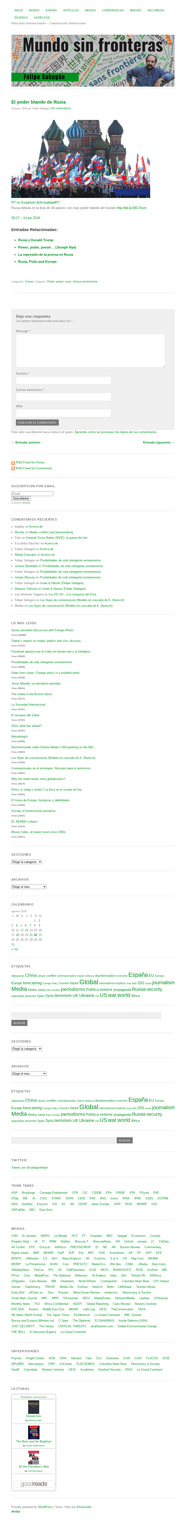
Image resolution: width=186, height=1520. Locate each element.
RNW (52, 1241)
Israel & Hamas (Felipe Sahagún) (62, 583)
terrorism (63, 995)
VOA (102, 1252)
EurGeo (83, 1287)
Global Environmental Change (137, 1326)
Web (19, 406)
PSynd (144, 1192)
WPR (55, 1298)
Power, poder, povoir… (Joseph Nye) (47, 247)
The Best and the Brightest (33, 1441)
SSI (54, 1204)
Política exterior (99, 989)
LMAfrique (125, 1287)
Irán (134, 983)
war (112, 995)
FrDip (14, 1198)
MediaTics (98, 1264)
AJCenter (66, 1364)
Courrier (155, 1235)
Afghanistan (17, 975)
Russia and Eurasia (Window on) (32, 1320)
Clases (29, 281)
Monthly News (20, 1304)
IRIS (103, 1198)
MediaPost (41, 1275)
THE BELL (18, 1332)
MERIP (16, 1264)
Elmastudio (84, 1507)
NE (105, 1247)
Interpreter (67, 1281)
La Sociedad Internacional (28, 704)
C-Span (63, 1320)
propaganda (122, 989)
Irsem (114, 1198)
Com (66, 1264)
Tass (50, 1292)
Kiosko (33, 1309)
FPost (15, 1275)
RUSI (128, 1204)
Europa (159, 975)
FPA (109, 1192)
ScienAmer (117, 1252)
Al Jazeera (29, 1235)
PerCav (39, 1270)
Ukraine (86, 995)
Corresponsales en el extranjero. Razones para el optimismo (51, 768)
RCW (139, 1270)
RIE (25, 1198)
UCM (52, 1358)
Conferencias (113, 10)
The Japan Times (57, 1315)
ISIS (141, 983)
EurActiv (100, 1258)
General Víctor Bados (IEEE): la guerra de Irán (56, 537)
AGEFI (77, 1304)
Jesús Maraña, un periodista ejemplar (36, 683)
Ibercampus (36, 1364)
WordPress (45, 1507)
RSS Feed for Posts (30, 462)
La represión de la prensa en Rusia (45, 254)
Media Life (66, 1287)
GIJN (92, 1270)
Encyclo (42, 1204)
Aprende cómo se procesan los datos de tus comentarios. (116, 432)
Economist (139, 1235)
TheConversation (122, 1309)
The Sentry (46, 1326)
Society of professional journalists (33, 811)
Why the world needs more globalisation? (38, 779)
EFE (32, 1247)
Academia (86, 1369)
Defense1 (81, 1275)
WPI (44, 1298)
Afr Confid (17, 1247)
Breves (135, 10)
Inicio (19, 10)
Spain (40, 996)
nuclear (56, 990)
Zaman (15, 1287)
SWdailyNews (20, 1270)
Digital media (19, 1252)
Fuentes (64, 983)
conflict (51, 975)
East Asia (45, 1209)
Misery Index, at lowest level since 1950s (38, 832)
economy (121, 975)
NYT (75, 1235)
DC (88, 1258)
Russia (139, 989)
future (74, 983)
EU (151, 975)
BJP (71, 1252)
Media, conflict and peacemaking (51, 532)
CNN (14, 1235)
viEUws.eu (36, 1292)
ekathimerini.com (102, 1326)
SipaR (15, 1369)
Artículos (71, 10)
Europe (16, 983)
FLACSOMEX (85, 1364)
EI (96, 1247)
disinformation (105, 975)
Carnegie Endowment (54, 1192)
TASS (142, 1309)
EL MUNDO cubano (24, 821)
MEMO (73, 1309)
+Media (142, 1264)
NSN (14, 1204)
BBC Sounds (133, 1315)
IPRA (126, 1198)
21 (31, 935)
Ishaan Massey (25, 577)
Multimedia (156, 10)
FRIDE (120, 1192)
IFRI (132, 1192)
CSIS (43, 1198)
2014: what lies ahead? (26, 726)
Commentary (152, 1247)
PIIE (156, 1192)
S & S (114, 1258)
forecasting (32, 983)
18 (17, 935)
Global (88, 982)
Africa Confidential (56, 1304)
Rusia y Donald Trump (35, 240)
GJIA (126, 1358)
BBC (110, 1235)
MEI (32, 1209)
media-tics (111, 1292)
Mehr (110, 1287)
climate (41, 975)
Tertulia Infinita (145, 1287)
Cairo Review (38, 1281)
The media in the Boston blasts (31, 694)
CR (125, 1258)
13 (26, 930)
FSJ (37, 1304)
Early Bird (17, 1292)
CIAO (138, 1358)
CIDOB (96, 1192)
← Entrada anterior (25, 442)
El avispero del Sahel (25, 715)
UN (97, 996)
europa (142, 1241)
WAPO (45, 1235)
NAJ (54, 1258)
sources (30, 996)
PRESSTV (80, 1264)
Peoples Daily (20, 1241)
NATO (104, 1270)
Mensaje (23, 331)
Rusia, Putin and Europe (37, 261)
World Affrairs (87, 1281)
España (51, 10)
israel (148, 983)
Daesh (80, 975)
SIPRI (69, 1198)
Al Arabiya (98, 1275)
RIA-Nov (115, 1264)
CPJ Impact (161, 1281)
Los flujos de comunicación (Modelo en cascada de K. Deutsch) (82, 600)
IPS (50, 1270)
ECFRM (163, 1198)
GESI (103, 1309)
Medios (90, 10)
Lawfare (144, 1298)
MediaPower (102, 1298)
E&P (61, 1252)
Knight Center (35, 1358)
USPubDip (18, 1209)
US (103, 995)
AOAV (54, 1264)
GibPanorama (76, 1270)
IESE (166, 1358)
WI (72, 1204)
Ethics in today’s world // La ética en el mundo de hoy (46, 789)
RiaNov (65, 1241)
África (135, 996)
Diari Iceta (158, 1264)
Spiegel (122, 1235)
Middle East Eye (53, 1309)
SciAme (152, 1270)
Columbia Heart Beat (135, 1281)
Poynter (63, 1292)
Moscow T (81, 1241)
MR (164, 1270)
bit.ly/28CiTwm (132, 208)
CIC (85, 1192)
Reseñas (21, 17)
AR (118, 1241)
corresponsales (66, 975)
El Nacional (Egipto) (43, 1332)
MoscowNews (102, 1241)
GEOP (82, 1204)
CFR (75, 1192)
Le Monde (60, 1235)
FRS (92, 1198)
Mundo (34, 10)
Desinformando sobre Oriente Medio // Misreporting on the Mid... (53, 747)
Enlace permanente (85, 281)
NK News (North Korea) (26, 1315)
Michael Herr (35, 1420)
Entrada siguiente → (159, 442)
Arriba (15, 1511)
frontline (27, 1204)
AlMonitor (32, 1258)
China (31, 975)
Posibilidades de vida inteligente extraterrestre (70, 560)
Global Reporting (97, 1304)
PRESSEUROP (80, 1247)
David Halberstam (35, 1445)
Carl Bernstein (35, 1471)
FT (84, 1235)
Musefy (19, 532)
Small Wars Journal (24, 1298)
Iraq (129, 983)
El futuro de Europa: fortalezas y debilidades (40, 800)
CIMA (129, 1264)
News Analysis (71, 1258)
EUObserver (82, 1315)
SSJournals (70, 1298)
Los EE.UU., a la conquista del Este (72, 594)
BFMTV (16, 1258)
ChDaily (164, 1241)
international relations (112, 983)
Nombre (22, 373)
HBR (36, 1252)
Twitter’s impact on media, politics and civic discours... (47, 641)
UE (75, 995)
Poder (51, 281)
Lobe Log (89, 1309)
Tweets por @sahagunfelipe (29, 1167)
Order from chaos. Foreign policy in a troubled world (45, 673)
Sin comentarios (61, 108)
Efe (81, 1252)
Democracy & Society (136, 1292)
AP (131, 1252)
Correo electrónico (30, 390)
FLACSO (152, 1358)
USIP (117, 1204)
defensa (89, 975)
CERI (81, 1198)
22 (35, 935)
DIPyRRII (17, 1364)
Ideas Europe (100, 1204)
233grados (18, 1281)
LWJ (124, 1275)
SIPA (63, 1358)
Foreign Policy (50, 983)
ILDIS (149, 1198)
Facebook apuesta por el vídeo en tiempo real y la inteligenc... (52, 651)
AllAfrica (60, 1247)
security (154, 989)
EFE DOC (17, 1309)
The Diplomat (62, 1275)
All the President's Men (34, 1466)
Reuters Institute (146, 1304)
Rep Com (137, 1258)
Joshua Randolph (26, 566)
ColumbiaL (31, 1369)
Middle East (44, 990)
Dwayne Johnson (26, 588)
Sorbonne (112, 1358)
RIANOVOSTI (122, 1270)
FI (43, 1241)
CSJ (99, 1358)
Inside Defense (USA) (133, 1320)
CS (45, 1258)
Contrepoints (109, 1281)
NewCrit (97, 1287)
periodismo (73, 989)
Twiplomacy (32, 1287)
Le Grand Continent (107, 1315)
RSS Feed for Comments (34, 468)
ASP (14, 1192)
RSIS (128, 1369)
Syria (49, 996)
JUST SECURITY (23, 1326)
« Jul (14, 949)
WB (53, 1281)
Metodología (19, 736)
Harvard (76, 1358)
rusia (68, 281)
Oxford (128, 1241)
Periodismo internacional (33, 1397)
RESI (86, 1298)
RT (139, 1252)
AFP (149, 1252)
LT (152, 1241)
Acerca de (42, 17)
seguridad (17, 996)
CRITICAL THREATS (72, 1326)
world (123, 995)
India (113, 1275)
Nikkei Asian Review (86, 1292)
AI (33, 1198)
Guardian (96, 1235)
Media (19, 989)
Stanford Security (109, 1369)
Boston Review (130, 1247)
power (60, 281)
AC (64, 1204)
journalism (163, 982)
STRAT (56, 1198)
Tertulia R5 (138, 1275)
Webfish (26, 503)
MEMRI (142, 1204)
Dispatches (33, 1416)
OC (60, 1270)
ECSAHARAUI (104, 1320)
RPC (91, 1252)
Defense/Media (125, 1298)
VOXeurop (161, 1298)
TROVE (50, 1287)
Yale (88, 1358)
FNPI (51, 1364)
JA (36, 1241)
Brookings (28, 1192)
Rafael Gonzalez (26, 554)
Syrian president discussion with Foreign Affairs (42, 630)
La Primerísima (35, 1264)
